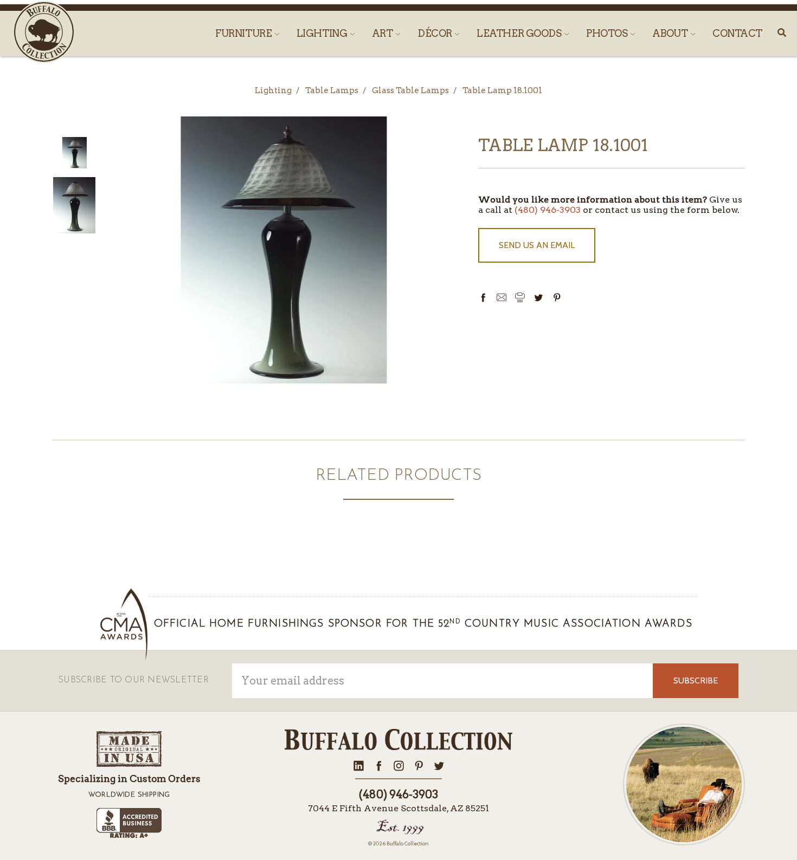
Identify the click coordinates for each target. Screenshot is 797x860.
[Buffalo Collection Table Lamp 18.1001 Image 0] (74, 153)
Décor (435, 33)
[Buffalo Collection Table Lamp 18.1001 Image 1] (74, 205)
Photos (607, 33)
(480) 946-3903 (548, 210)
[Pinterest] (557, 297)
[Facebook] (483, 297)
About (671, 33)
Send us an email (537, 245)
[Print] (520, 297)
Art (383, 33)
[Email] (501, 297)
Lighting (323, 33)
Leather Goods (520, 33)
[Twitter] (538, 297)
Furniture (244, 33)
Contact (737, 33)
